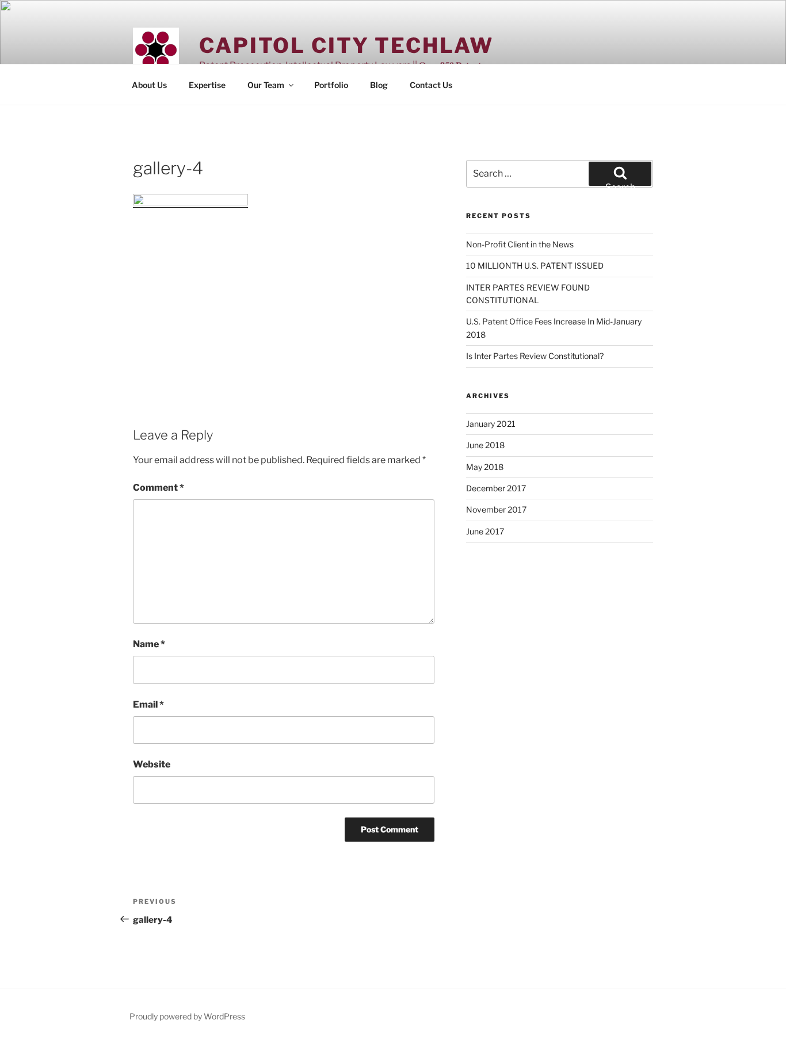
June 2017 (485, 531)
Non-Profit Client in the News (520, 244)
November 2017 (496, 509)
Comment (158, 487)
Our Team (265, 85)
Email (148, 704)
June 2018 (485, 445)
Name (149, 644)
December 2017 (496, 488)
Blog (379, 85)
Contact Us (431, 85)
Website (151, 764)
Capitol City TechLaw (346, 45)
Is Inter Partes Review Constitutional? (535, 356)
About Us (149, 85)
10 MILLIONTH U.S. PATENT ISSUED (535, 265)
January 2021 (491, 424)
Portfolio (331, 85)
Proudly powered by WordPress (187, 1016)
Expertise (207, 85)
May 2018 (484, 467)
